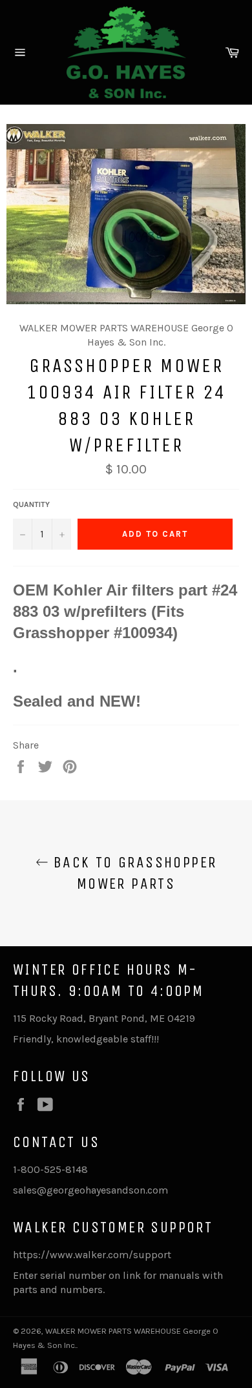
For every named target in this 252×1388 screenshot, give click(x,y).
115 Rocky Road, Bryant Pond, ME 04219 (104, 1018)
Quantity (31, 504)
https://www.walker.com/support (92, 1254)
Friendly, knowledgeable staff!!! (86, 1039)
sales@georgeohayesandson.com (90, 1190)
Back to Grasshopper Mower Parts (132, 873)
